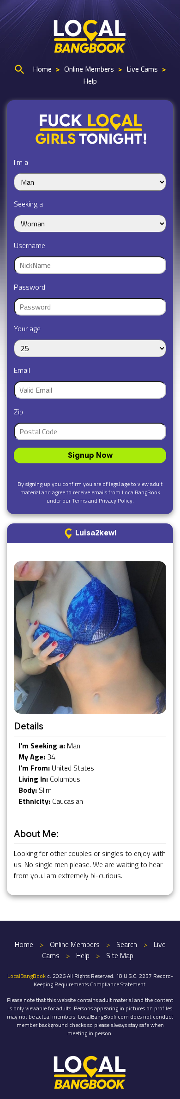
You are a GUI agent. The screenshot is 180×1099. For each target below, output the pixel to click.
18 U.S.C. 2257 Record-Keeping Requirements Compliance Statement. (103, 980)
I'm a (21, 162)
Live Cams (142, 68)
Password (29, 286)
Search (126, 944)
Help (90, 80)
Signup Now (90, 455)
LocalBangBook (26, 975)
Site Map (119, 955)
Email (22, 370)
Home (42, 68)
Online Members (89, 68)
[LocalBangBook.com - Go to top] (90, 1071)
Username (29, 245)
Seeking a (28, 203)
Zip (18, 411)
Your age (27, 328)
